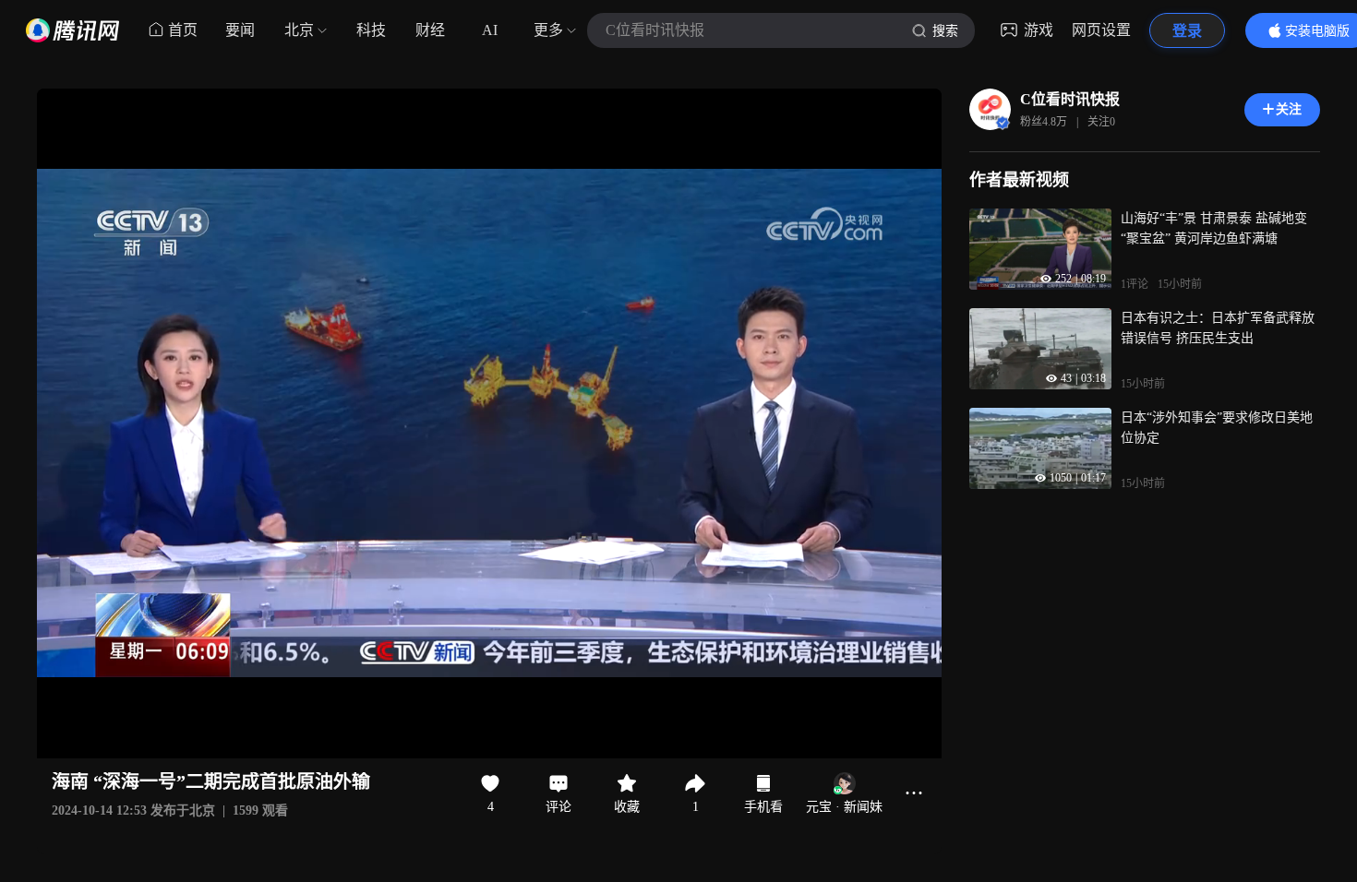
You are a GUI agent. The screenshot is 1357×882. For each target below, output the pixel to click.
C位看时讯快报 (1070, 99)
